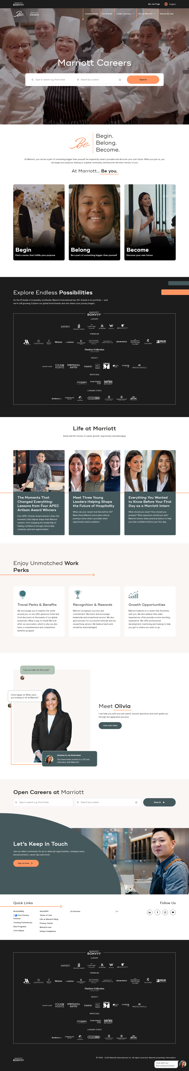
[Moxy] (125, 366)
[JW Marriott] (122, 327)
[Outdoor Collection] (94, 351)
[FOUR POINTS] (59, 367)
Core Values (18, 930)
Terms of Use (46, 915)
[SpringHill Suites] (74, 367)
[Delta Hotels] (49, 343)
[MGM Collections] (161, 342)
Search (143, 79)
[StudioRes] (93, 399)
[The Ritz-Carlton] (78, 327)
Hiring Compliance (48, 931)
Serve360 (44, 911)
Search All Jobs (167, 14)
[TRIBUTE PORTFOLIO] (107, 342)
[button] (94, 911)
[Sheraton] (38, 343)
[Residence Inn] (57, 398)
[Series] (108, 383)
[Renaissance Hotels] (81, 343)
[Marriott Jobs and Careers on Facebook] (157, 912)
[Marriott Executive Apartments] (133, 398)
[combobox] (51, 80)
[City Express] (82, 384)
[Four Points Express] (95, 384)
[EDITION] (65, 326)
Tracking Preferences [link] (22, 922)
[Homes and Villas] (121, 399)
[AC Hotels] (97, 367)
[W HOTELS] (111, 327)
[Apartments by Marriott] (109, 399)
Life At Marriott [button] (145, 14)
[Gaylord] (148, 343)
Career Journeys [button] (123, 14)
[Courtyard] (47, 366)
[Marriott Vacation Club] (135, 343)
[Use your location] (121, 80)
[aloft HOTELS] (116, 366)
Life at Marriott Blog (49, 919)
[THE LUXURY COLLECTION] (92, 327)
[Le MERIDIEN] (69, 342)
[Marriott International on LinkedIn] (149, 912)
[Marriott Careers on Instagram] (165, 912)
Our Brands (107, 14)
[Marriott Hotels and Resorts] (27, 343)
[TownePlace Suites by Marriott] (69, 398)
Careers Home (91, 14)
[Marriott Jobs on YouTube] (173, 912)
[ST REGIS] (102, 327)
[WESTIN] (58, 342)
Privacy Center (46, 923)
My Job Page (154, 4)
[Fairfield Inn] (88, 366)
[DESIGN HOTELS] (121, 342)
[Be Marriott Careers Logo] (27, 13)
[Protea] (140, 367)
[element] (80, 399)
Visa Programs (19, 926)
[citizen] (106, 368)
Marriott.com (45, 927)
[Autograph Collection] (94, 342)
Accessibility (18, 911)
